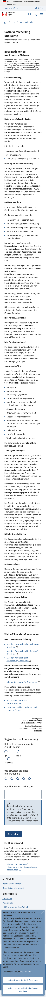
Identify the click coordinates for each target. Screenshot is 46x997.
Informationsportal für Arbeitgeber (22, 682)
